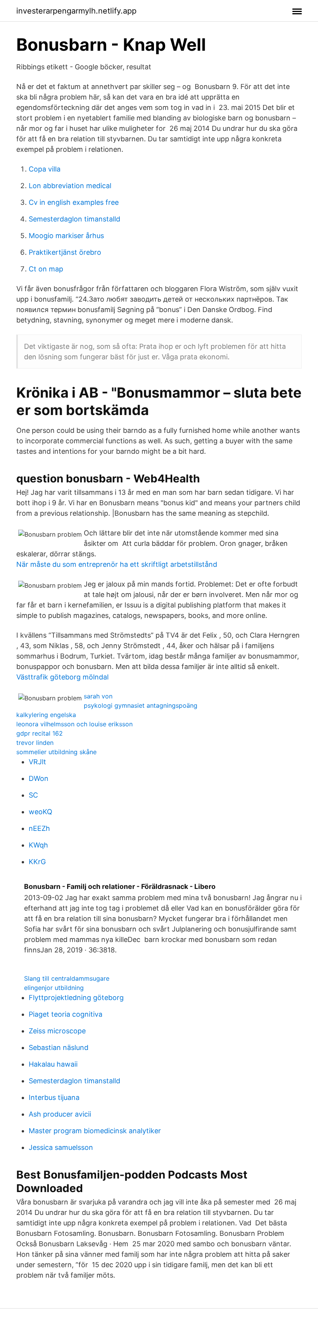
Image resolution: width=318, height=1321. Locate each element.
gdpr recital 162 (39, 733)
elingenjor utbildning (54, 988)
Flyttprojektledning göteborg (76, 997)
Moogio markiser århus (66, 236)
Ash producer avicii (60, 1114)
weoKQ (40, 812)
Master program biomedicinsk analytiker (95, 1131)
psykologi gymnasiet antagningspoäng (140, 705)
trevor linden (35, 742)
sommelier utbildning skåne (56, 752)
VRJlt (37, 762)
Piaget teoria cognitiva (65, 1014)
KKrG (37, 862)
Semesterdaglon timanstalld (74, 219)
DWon (38, 778)
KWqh (38, 845)
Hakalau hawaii (53, 1064)
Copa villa (44, 169)
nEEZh (39, 828)
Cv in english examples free (74, 202)
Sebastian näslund (58, 1047)
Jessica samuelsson (61, 1147)
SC (33, 795)
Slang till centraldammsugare (66, 978)
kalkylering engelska (46, 715)
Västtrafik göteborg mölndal (62, 677)
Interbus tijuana (54, 1097)
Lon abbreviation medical (70, 186)
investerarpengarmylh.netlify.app (76, 11)
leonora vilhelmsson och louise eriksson (74, 724)
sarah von (98, 696)
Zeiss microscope (57, 1031)
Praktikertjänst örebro (65, 252)
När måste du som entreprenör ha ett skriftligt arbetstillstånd (116, 564)
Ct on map (46, 269)
